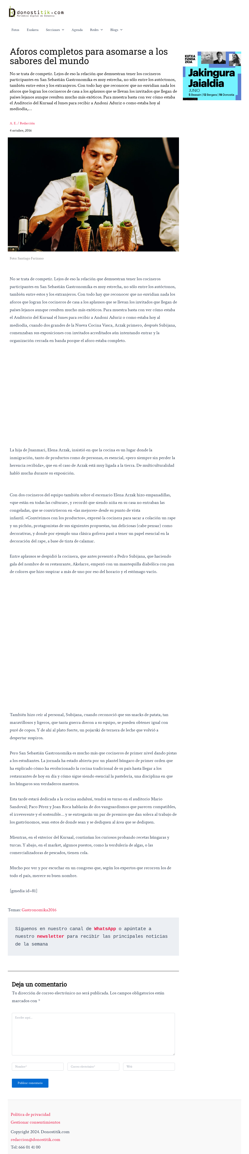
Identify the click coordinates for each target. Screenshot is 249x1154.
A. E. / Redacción (22, 123)
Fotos (15, 29)
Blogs (114, 29)
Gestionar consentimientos (35, 1122)
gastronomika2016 (39, 910)
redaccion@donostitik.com (35, 1139)
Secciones (53, 29)
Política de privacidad (30, 1114)
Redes (94, 29)
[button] (62, 30)
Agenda (77, 29)
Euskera (33, 29)
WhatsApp (105, 929)
